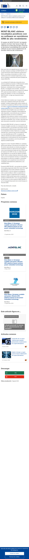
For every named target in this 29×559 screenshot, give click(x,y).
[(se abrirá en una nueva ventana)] (5, 5)
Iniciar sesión (16, 5)
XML (16, 372)
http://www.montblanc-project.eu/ (9, 190)
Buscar (23, 5)
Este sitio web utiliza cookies (8, 548)
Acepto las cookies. (14, 553)
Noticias (8, 13)
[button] (20, 5)
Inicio (2, 13)
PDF (16, 376)
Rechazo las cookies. (14, 556)
